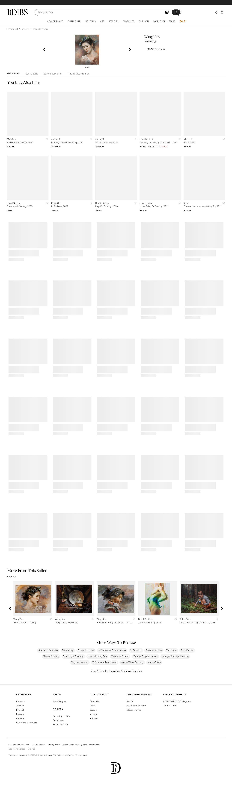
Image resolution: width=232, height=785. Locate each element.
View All (11, 576)
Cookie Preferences (17, 748)
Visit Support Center (136, 705)
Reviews (94, 718)
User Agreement (38, 744)
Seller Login (58, 720)
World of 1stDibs (164, 21)
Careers (93, 709)
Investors (94, 714)
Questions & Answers (26, 722)
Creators (20, 718)
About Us (94, 701)
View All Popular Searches (116, 671)
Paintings (24, 28)
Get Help (131, 701)
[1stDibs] (17, 12)
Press (92, 705)
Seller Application (61, 715)
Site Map (31, 748)
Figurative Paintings (40, 28)
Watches (128, 21)
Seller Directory (60, 724)
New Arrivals (55, 21)
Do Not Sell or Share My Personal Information (80, 744)
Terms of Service (75, 755)
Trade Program (60, 701)
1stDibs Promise (134, 709)
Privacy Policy (54, 744)
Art (102, 21)
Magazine (177, 701)
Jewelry (114, 21)
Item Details (31, 73)
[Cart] (222, 12)
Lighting (90, 21)
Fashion (144, 21)
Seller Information (53, 73)
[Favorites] (216, 12)
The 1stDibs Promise (78, 73)
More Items (13, 73)
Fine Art (20, 709)
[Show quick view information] (46, 139)
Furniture (74, 21)
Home (9, 28)
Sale (182, 21)
